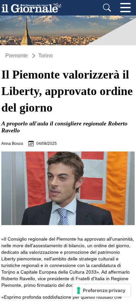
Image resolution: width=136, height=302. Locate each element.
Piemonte (16, 55)
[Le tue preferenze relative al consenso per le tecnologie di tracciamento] (101, 290)
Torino (45, 55)
